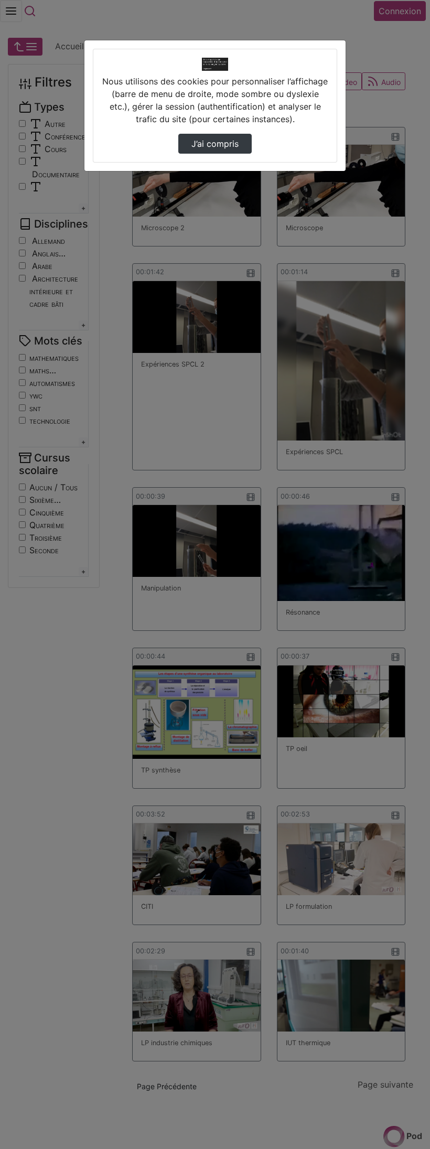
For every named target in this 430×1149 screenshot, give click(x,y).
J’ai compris (215, 143)
